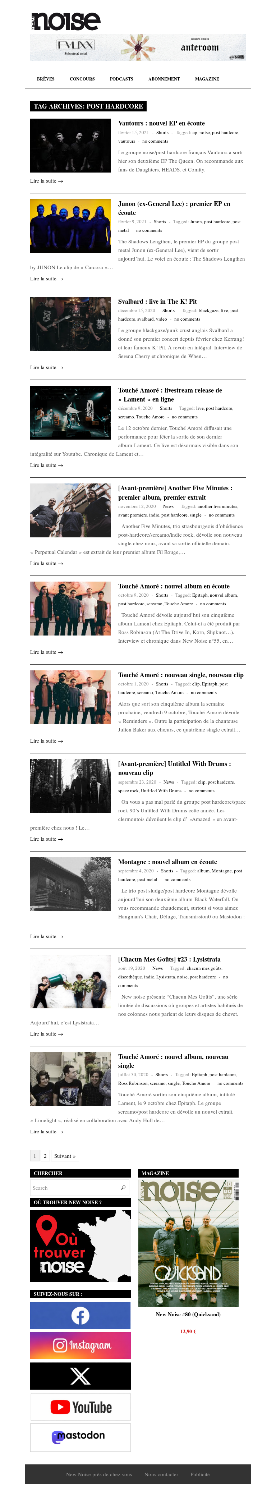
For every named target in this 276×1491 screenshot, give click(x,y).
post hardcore (225, 132)
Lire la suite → (46, 180)
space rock (128, 790)
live (224, 310)
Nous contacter (161, 1474)
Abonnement (164, 79)
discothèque (130, 976)
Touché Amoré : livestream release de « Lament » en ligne (170, 394)
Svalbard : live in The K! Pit (157, 301)
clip (196, 683)
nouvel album (223, 595)
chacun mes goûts (204, 968)
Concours (82, 79)
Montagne (222, 870)
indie (154, 514)
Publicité (200, 1474)
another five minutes (217, 506)
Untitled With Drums (161, 790)
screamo (126, 416)
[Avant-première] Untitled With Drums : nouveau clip (174, 768)
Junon (196, 221)
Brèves (46, 79)
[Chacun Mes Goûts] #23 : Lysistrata (169, 959)
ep (195, 132)
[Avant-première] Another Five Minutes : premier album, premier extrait (175, 492)
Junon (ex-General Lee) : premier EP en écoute (174, 208)
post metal (147, 879)
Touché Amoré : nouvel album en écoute (174, 586)
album (203, 870)
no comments (155, 141)
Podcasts (121, 79)
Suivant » (65, 1155)
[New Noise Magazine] (66, 22)
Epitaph (200, 595)
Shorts (162, 132)
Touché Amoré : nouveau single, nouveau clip (181, 674)
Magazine (207, 79)
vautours (126, 141)
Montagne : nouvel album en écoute (167, 861)
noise (204, 132)
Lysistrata (165, 976)
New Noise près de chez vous (99, 1474)
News (168, 506)
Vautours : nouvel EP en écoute (161, 123)
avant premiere (132, 514)
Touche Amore (150, 416)
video (161, 319)
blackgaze (208, 310)
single (196, 514)
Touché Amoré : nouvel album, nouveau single (173, 1061)
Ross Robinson (133, 1083)
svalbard (145, 319)
